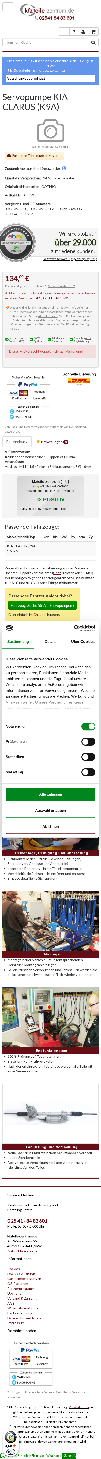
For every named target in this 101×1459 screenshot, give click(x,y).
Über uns (14, 1293)
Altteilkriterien (48, 316)
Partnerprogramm (21, 1288)
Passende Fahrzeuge (28, 155)
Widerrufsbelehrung (22, 1308)
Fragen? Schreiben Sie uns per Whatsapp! (41, 1456)
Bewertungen (53, 442)
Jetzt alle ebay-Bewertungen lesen (45, 509)
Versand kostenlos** (61, 286)
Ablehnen (50, 826)
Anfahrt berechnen (22, 1251)
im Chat (35, 614)
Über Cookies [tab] (83, 641)
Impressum (16, 1323)
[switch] (88, 742)
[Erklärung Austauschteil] (64, 169)
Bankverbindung (19, 1313)
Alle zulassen (50, 794)
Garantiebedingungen (24, 1279)
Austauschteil (46, 307)
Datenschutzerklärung (24, 1318)
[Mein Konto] (73, 31)
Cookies (13, 1269)
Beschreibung (17, 441)
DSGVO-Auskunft (21, 1274)
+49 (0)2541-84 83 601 (51, 298)
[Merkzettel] (64, 31)
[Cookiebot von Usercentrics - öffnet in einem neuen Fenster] (73, 628)
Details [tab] (51, 641)
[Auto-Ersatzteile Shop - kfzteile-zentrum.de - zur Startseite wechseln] (47, 13)
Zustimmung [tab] (18, 641)
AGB (11, 1303)
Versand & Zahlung (22, 1298)
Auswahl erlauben (50, 810)
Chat (57, 573)
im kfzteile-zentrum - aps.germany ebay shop (70, 259)
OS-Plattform (17, 1283)
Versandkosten (79, 1407)
